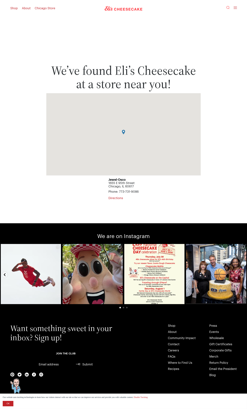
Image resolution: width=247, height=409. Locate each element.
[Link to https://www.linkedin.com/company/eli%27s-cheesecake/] (27, 374)
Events (214, 331)
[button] (123, 132)
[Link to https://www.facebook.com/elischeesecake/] (34, 374)
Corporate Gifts (220, 350)
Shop (14, 8)
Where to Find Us (180, 362)
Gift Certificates (220, 344)
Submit (87, 364)
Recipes (173, 368)
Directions (115, 198)
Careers (173, 350)
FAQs (171, 356)
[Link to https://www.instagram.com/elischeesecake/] (41, 374)
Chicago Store (45, 8)
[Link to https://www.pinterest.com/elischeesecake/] (12, 374)
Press (213, 325)
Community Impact (182, 338)
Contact (173, 344)
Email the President (223, 368)
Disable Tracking (141, 397)
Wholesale (216, 338)
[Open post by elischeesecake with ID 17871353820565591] (216, 274)
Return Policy (218, 362)
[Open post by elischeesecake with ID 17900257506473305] (154, 274)
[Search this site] (228, 7)
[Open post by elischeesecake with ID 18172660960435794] (31, 274)
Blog (212, 375)
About (26, 8)
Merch (213, 356)
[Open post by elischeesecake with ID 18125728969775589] (93, 274)
